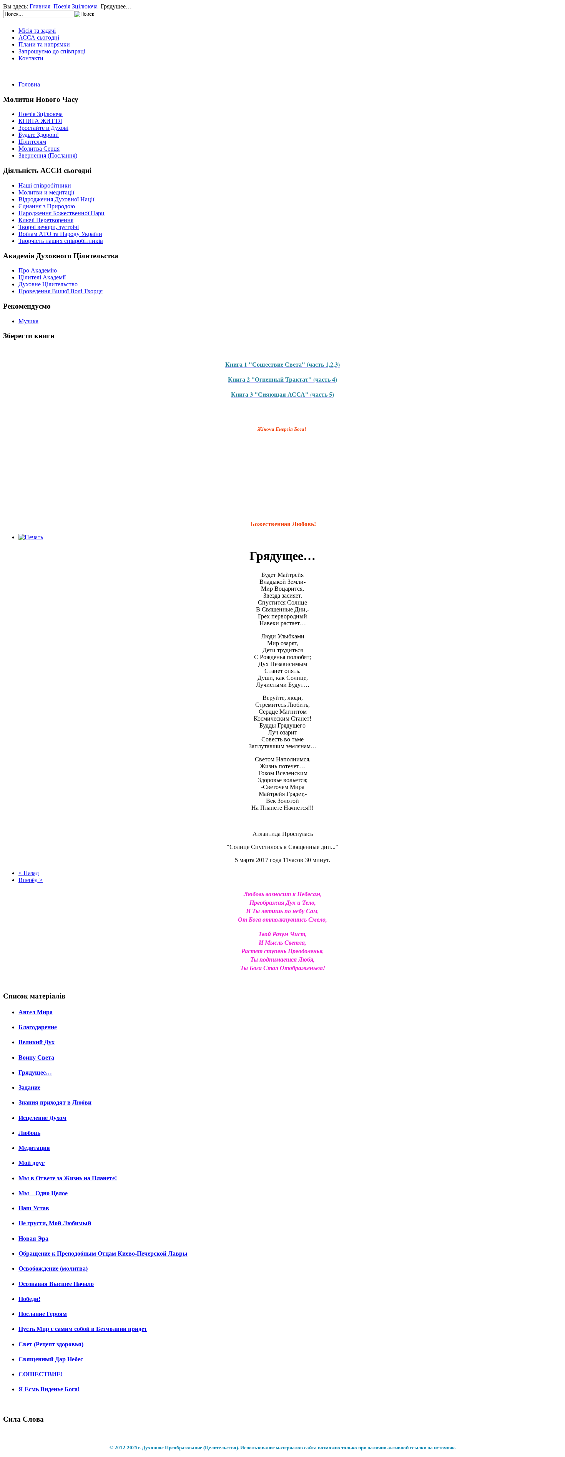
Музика (28, 321)
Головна (29, 84)
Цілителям (32, 141)
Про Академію (37, 270)
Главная (40, 6)
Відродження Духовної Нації (56, 199)
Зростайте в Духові (43, 128)
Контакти (30, 58)
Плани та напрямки (44, 44)
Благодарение (37, 1027)
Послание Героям (42, 1314)
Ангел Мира (35, 1012)
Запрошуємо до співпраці (51, 51)
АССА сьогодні (38, 37)
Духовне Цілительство (48, 284)
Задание (29, 1087)
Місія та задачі (37, 30)
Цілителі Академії (42, 277)
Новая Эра (33, 1238)
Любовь (29, 1133)
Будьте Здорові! (38, 134)
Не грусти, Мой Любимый (54, 1223)
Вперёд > (30, 880)
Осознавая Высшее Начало (56, 1284)
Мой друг (31, 1163)
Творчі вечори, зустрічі (48, 227)
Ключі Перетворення (45, 220)
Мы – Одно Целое (43, 1193)
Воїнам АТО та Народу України (60, 234)
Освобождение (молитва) (53, 1268)
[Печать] (30, 537)
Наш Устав (33, 1208)
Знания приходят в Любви (54, 1102)
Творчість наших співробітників (60, 241)
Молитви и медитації (46, 192)
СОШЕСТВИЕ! (40, 1374)
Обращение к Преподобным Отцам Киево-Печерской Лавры (103, 1253)
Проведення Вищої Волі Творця (60, 291)
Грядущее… (35, 1072)
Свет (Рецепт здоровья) (50, 1344)
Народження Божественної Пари (61, 213)
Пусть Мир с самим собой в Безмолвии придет (82, 1329)
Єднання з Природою (46, 206)
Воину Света (36, 1057)
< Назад (28, 873)
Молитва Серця (39, 148)
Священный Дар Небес (50, 1359)
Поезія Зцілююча (75, 6)
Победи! (29, 1299)
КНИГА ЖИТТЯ (40, 121)
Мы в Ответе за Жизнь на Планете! (67, 1178)
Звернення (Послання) (47, 155)
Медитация (34, 1148)
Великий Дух (36, 1042)
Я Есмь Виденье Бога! (49, 1389)
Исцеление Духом (42, 1118)
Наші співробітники (44, 185)
